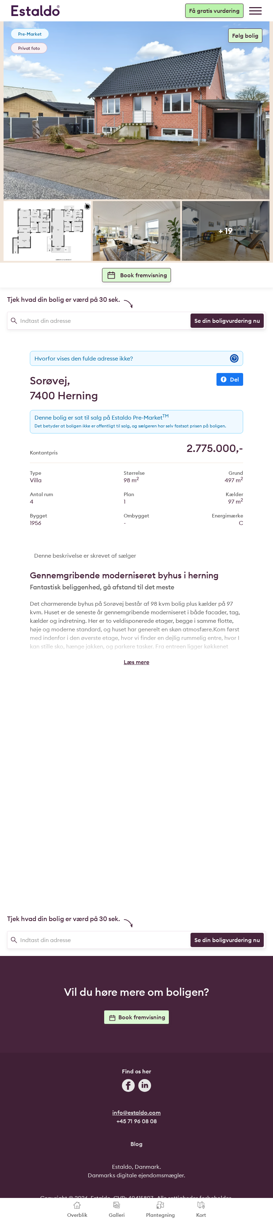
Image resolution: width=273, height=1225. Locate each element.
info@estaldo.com (136, 1112)
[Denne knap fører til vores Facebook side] (128, 1086)
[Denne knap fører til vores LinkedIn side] (144, 1086)
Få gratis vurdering (214, 10)
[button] (136, 662)
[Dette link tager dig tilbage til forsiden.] (35, 11)
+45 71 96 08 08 (137, 1121)
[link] (255, 11)
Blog (136, 1143)
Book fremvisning (143, 275)
